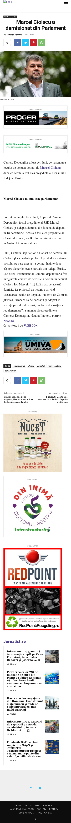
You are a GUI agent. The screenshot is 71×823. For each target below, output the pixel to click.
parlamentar (10, 370)
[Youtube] (40, 787)
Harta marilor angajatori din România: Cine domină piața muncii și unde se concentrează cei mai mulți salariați (25, 704)
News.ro (8, 320)
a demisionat (19, 366)
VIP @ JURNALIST (27, 812)
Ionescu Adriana (14, 34)
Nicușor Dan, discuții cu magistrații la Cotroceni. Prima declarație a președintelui (18, 400)
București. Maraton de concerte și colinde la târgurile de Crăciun (53, 400)
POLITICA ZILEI (45, 812)
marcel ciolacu (54, 366)
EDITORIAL (48, 805)
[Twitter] (25, 42)
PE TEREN (53, 809)
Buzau (31, 366)
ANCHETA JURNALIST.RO (22, 809)
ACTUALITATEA (10, 17)
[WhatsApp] (41, 42)
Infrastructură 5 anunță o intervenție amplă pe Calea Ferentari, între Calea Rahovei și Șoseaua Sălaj (25, 656)
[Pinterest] (33, 42)
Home (19, 805)
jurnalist (40, 366)
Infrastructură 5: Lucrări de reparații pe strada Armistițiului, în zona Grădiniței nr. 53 (24, 726)
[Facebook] (17, 42)
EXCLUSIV (41, 809)
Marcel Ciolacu (50, 167)
